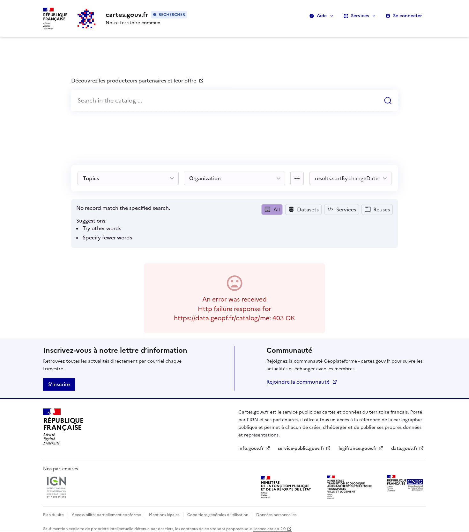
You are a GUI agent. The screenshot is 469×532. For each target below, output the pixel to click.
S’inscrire (59, 384)
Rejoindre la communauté (298, 382)
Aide (322, 15)
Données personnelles (276, 515)
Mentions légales (164, 515)
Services (360, 15)
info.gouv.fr (254, 448)
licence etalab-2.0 (269, 529)
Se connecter (407, 15)
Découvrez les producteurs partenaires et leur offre (134, 80)
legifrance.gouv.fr (358, 448)
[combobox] (234, 100)
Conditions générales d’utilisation (217, 515)
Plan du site (53, 515)
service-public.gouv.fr (301, 448)
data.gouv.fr (407, 448)
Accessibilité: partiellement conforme (106, 515)
